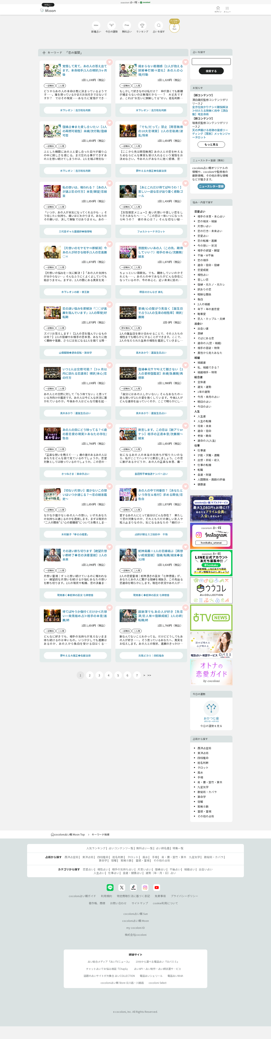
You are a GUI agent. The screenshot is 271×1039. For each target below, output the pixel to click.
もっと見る (211, 144)
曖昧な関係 (204, 294)
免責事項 (160, 896)
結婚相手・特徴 (207, 372)
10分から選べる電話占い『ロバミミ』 (157, 961)
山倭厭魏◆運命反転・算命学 (75, 352)
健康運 (202, 484)
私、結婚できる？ (209, 367)
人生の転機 (204, 421)
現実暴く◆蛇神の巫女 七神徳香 (75, 595)
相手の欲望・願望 (209, 250)
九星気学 (203, 787)
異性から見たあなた (210, 353)
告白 (200, 299)
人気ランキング (96, 848)
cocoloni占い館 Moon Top (69, 834)
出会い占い (206, 869)
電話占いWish (175, 975)
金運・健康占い (132, 873)
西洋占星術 (204, 748)
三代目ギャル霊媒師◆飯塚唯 (75, 231)
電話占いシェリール (151, 975)
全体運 (202, 382)
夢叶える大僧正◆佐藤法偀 (151, 170)
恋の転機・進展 (207, 241)
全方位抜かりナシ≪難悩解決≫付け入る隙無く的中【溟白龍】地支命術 (210, 110)
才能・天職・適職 (209, 455)
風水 (200, 772)
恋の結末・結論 (207, 221)
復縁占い (160, 869)
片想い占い (204, 226)
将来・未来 (204, 426)
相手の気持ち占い (123, 869)
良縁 (200, 333)
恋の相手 (203, 260)
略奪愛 (202, 314)
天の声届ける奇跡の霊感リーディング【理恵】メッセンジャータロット (211, 133)
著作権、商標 (97, 903)
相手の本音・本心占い (211, 216)
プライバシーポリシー (184, 896)
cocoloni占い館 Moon (135, 921)
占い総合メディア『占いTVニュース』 (109, 961)
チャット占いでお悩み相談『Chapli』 (107, 968)
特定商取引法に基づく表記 (133, 896)
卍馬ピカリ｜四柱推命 (151, 655)
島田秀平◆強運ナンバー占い (151, 474)
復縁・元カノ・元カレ (211, 284)
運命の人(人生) (207, 440)
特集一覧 (178, 848)
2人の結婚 (204, 304)
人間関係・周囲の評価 (211, 479)
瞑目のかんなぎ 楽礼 (151, 292)
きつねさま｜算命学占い (75, 474)
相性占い (203, 275)
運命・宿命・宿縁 (209, 265)
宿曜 (200, 802)
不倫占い (175, 869)
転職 (200, 470)
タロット (203, 768)
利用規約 (106, 896)
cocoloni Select (157, 982)
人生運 (202, 416)
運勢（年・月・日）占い (161, 873)
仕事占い (113, 873)
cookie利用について (165, 903)
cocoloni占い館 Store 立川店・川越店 (122, 982)
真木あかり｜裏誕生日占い (151, 352)
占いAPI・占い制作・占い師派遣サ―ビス (157, 968)
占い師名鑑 (163, 848)
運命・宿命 (204, 431)
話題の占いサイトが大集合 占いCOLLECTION (109, 975)
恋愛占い (203, 236)
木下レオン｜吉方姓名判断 (75, 110)
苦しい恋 (203, 280)
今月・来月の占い (209, 397)
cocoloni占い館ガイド (82, 896)
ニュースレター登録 (211, 186)
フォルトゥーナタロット (151, 231)
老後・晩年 (204, 436)
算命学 (202, 797)
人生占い (99, 873)
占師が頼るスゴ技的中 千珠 (151, 534)
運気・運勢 (204, 387)
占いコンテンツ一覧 (121, 848)
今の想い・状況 (207, 245)
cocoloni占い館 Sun (135, 914)
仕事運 (202, 450)
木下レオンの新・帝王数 (75, 292)
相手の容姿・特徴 (209, 348)
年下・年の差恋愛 (209, 309)
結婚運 (202, 362)
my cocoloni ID (135, 928)
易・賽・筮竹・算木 (210, 782)
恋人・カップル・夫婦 (211, 319)
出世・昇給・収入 (209, 460)
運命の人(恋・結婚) (209, 343)
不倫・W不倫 (206, 255)
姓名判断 (203, 763)
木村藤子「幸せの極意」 (75, 534)
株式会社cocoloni (136, 935)
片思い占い (144, 869)
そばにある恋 (206, 338)
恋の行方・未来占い (210, 231)
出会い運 (203, 328)
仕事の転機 (204, 465)
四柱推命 (203, 758)
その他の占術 (206, 816)
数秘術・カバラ (207, 792)
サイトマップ (139, 903)
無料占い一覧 (144, 848)
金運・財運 (204, 475)
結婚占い (189, 869)
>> (149, 675)
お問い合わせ (118, 903)
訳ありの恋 (204, 289)
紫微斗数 (203, 806)
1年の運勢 (204, 392)
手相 (200, 777)
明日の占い (204, 402)
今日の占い (204, 406)
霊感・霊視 (204, 811)
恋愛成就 (203, 270)
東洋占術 (203, 753)
